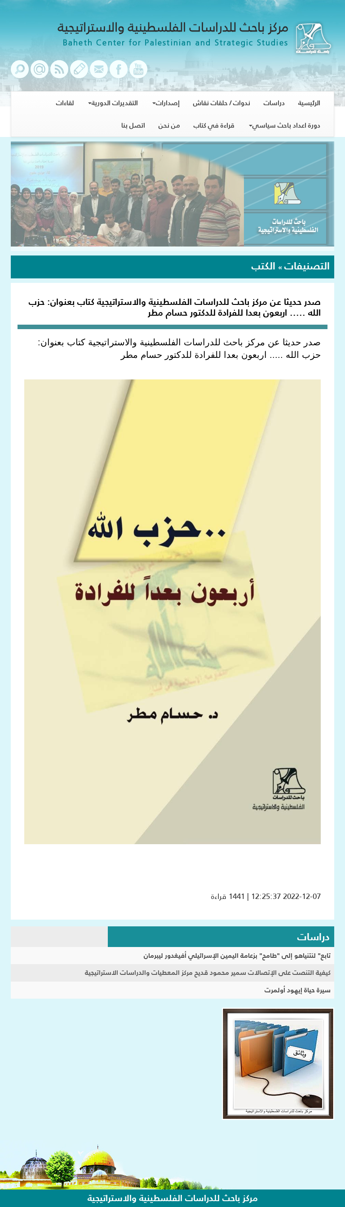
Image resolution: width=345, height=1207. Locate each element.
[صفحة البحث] (20, 73)
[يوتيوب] (138, 73)
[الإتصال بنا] (99, 73)
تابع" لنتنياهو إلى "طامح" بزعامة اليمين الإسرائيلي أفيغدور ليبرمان (237, 955)
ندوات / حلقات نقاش (221, 102)
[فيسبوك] (119, 73)
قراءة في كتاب (214, 125)
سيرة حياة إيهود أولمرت (298, 990)
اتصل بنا (133, 125)
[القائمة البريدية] (40, 73)
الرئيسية (309, 102)
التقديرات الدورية (115, 102)
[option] (172, 196)
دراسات (274, 102)
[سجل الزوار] (79, 73)
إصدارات (168, 102)
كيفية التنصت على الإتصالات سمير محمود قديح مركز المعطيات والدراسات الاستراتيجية (208, 972)
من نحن (169, 125)
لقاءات (65, 102)
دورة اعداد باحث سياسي (286, 125)
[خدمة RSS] (59, 73)
